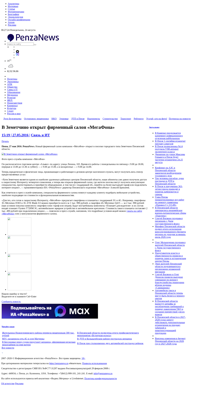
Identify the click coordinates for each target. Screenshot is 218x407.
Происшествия (14, 103)
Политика (12, 79)
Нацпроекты (93, 118)
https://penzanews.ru (58, 363)
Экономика (13, 81)
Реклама (12, 25)
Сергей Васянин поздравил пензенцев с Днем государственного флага (169, 221)
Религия (11, 97)
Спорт (10, 111)
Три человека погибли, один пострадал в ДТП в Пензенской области (169, 181)
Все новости (8, 348)
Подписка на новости (180, 118)
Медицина (12, 95)
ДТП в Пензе (78, 118)
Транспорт (125, 118)
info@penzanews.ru (103, 373)
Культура (11, 108)
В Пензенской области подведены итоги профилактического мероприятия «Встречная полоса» (108, 334)
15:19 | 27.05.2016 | (16, 135)
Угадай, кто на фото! (156, 118)
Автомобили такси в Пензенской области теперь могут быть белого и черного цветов (169, 294)
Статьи (11, 9)
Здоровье (64, 118)
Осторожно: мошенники (36, 118)
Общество (12, 87)
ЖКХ (10, 100)
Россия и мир (14, 113)
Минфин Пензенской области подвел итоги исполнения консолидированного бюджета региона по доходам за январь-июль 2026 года (170, 231)
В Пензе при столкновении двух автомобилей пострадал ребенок (110, 343)
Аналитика (13, 3)
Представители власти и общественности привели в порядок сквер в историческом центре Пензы (170, 257)
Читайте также (8, 326)
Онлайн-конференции (19, 19)
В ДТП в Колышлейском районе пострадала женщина (104, 338)
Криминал (12, 105)
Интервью (13, 6)
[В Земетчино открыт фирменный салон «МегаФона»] (30, 154)
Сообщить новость (11, 301)
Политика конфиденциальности (100, 378)
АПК (9, 84)
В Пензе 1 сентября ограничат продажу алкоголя (170, 142)
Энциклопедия (15, 17)
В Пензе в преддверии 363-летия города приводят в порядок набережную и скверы (169, 190)
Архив (11, 22)
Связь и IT (12, 89)
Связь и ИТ (40, 135)
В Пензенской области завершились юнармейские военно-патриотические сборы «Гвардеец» (170, 211)
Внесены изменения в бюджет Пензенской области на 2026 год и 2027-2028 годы (170, 341)
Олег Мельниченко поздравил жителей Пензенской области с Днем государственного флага (170, 246)
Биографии (13, 14)
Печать (5, 141)
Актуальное (154, 127)
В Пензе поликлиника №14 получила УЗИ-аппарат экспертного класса (169, 149)
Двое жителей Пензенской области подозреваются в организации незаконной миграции (168, 267)
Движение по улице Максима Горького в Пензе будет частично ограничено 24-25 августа (170, 158)
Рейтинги (139, 118)
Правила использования (94, 363)
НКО (54, 118)
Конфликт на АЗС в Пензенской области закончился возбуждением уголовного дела (168, 171)
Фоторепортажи (16, 11)
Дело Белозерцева (12, 118)
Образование (13, 92)
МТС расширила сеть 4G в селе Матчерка (23, 338)
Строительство (110, 118)
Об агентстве (8, 383)
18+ (83, 358)
